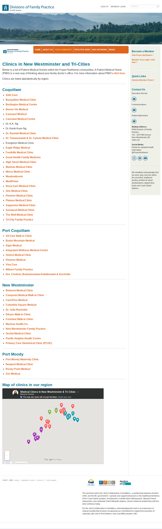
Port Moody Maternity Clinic (22, 359)
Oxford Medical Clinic (18, 255)
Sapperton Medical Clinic (21, 205)
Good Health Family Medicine (23, 157)
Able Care (12, 95)
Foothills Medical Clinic (19, 152)
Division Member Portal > (143, 80)
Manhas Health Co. (17, 324)
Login (118, 7)
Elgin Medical (14, 245)
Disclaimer (51, 480)
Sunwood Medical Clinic (20, 210)
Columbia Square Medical (21, 304)
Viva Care (11, 264)
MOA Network (99, 50)
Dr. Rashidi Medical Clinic (21, 133)
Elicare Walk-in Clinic (18, 314)
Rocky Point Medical (18, 369)
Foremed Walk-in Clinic (19, 319)
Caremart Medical (16, 114)
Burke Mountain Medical (20, 240)
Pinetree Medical (15, 260)
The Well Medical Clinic (19, 214)
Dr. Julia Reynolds (17, 309)
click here (119, 73)
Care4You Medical (16, 300)
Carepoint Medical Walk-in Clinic (25, 295)
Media (112, 50)
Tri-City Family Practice (19, 219)
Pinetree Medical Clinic (19, 195)
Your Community (63, 50)
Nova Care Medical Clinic (21, 186)
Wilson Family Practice (19, 269)
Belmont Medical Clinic (19, 290)
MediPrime (12, 181)
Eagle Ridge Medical (18, 147)
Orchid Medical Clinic (18, 333)
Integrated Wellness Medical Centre (27, 250)
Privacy (40, 480)
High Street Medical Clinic (21, 162)
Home (38, 50)
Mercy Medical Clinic (18, 171)
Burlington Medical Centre (21, 104)
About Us (48, 50)
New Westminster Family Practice (26, 328)
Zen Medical (13, 373)
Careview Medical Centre (20, 119)
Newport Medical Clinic (19, 364)
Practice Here (82, 50)
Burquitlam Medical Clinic (21, 99)
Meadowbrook (14, 176)
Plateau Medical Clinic (19, 200)
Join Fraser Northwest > (142, 55)
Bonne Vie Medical (17, 109)
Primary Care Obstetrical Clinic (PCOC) (29, 343)
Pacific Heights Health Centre (23, 338)
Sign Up (104, 7)
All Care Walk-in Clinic (19, 236)
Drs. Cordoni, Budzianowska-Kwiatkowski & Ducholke (38, 274)
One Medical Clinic (17, 191)
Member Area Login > (141, 60)
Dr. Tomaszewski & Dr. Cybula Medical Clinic (32, 138)
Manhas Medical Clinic (19, 167)
